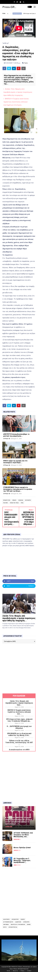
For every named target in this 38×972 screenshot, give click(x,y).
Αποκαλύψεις (15, 919)
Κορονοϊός (28, 500)
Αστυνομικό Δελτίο (8, 921)
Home (8, 970)
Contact (29, 970)
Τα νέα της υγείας (14, 502)
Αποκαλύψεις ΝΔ (13, 927)
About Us (15, 970)
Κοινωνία (20, 500)
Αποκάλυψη (26, 921)
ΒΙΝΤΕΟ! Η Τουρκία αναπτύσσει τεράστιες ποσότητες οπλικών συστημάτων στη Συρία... (16, 102)
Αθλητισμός (6, 919)
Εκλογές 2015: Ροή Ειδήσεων (18, 924)
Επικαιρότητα (6, 500)
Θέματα (14, 500)
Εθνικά (28, 924)
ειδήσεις (23, 919)
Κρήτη (5, 927)
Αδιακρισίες (18, 921)
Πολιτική (5, 502)
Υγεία (26, 63)
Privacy (22, 970)
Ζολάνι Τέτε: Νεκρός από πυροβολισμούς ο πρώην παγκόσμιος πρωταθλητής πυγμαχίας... (17, 92)
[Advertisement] (19, 668)
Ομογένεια (6, 924)
